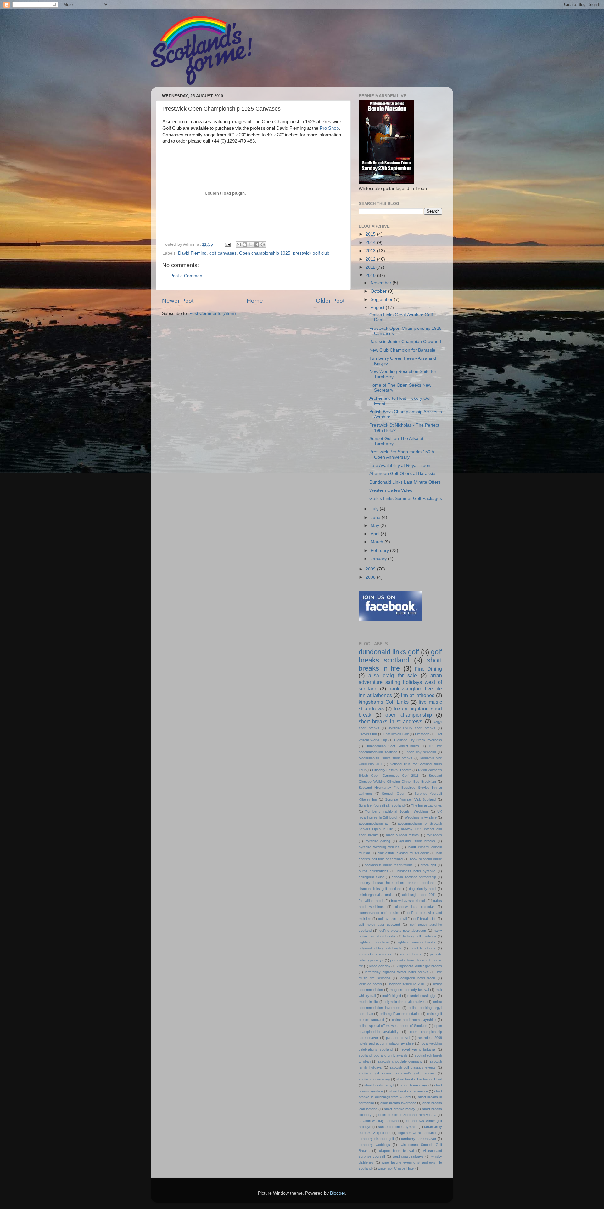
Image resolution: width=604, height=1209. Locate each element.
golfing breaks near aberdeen (402, 930)
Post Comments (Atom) (212, 313)
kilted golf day (379, 966)
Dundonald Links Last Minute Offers (405, 482)
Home (255, 300)
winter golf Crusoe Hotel (396, 1168)
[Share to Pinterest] (263, 244)
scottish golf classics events (413, 1067)
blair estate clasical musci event (403, 853)
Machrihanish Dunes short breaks (386, 758)
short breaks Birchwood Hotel (419, 1079)
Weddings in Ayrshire (421, 817)
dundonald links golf (389, 652)
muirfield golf (391, 996)
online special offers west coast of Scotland (393, 1026)
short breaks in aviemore (408, 1091)
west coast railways (408, 1156)
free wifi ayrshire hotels (409, 900)
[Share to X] (251, 244)
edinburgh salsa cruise (376, 895)
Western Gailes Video (390, 490)
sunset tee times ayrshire (397, 1127)
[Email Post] (227, 244)
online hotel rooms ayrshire (414, 1020)
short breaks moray (399, 1109)
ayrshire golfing (378, 841)
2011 (371, 267)
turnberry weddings (374, 1145)
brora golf (428, 865)
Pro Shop (329, 128)
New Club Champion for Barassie (402, 350)
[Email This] (239, 244)
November (382, 282)
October (379, 291)
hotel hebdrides (423, 948)
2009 (371, 569)
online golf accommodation (400, 1014)
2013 (371, 251)
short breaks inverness (398, 1103)
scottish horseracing (374, 1079)
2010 (371, 275)
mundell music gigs (421, 996)
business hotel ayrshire (416, 871)
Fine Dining (428, 669)
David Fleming (192, 253)
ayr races (434, 835)
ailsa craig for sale (392, 675)
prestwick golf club (311, 253)
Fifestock (422, 734)
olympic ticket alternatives (405, 1002)
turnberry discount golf (376, 1139)
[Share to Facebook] (257, 244)
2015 (371, 234)
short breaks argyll (379, 1085)
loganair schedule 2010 (407, 984)
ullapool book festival (396, 1151)
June (376, 517)
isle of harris (411, 954)
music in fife (368, 1002)
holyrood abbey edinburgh (380, 948)
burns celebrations (373, 871)
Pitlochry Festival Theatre (391, 770)
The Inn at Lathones (426, 805)
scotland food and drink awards (383, 1055)
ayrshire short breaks (417, 841)
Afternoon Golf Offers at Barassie (402, 473)
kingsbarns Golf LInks (384, 702)
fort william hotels (372, 900)
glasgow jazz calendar (414, 906)
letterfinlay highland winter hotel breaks (396, 972)
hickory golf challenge (420, 936)
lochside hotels (370, 984)
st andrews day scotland (379, 1121)
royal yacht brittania (418, 1049)
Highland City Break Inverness (418, 740)
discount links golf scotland (380, 889)
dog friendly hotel (422, 889)
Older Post (330, 300)
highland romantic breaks (416, 942)
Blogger (337, 1193)
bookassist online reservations (389, 865)
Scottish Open (393, 793)
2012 (371, 259)
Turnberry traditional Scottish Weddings (397, 811)
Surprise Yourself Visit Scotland (410, 799)
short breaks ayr (414, 1085)
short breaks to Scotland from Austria (407, 1115)
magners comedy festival (409, 990)
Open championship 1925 (264, 253)
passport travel (398, 1038)
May (375, 525)
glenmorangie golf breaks (379, 912)
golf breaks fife (424, 918)
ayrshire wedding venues (379, 847)
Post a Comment (187, 275)
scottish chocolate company (400, 1061)
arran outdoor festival (402, 835)
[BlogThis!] (245, 244)
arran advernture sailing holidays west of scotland (400, 682)
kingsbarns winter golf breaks (419, 966)
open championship (408, 715)
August (378, 307)
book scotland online (426, 859)
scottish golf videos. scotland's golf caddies (397, 1073)
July (375, 509)
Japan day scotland (420, 752)
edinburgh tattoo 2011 (419, 895)
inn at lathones (417, 695)
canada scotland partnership (414, 877)
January (379, 558)
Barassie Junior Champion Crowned (405, 341)
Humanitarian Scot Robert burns (392, 746)
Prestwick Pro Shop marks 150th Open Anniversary (401, 454)
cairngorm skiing (371, 877)
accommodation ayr (374, 823)
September (382, 299)
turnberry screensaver (418, 1139)
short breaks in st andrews (390, 721)
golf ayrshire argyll (392, 918)
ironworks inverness (375, 954)
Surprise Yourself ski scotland (382, 805)
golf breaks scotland (400, 656)
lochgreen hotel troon (417, 978)
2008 (371, 577)
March (377, 542)
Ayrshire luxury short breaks (412, 728)
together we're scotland (417, 1133)
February (380, 550)
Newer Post (177, 300)
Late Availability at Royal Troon (399, 465)
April (376, 533)
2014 (371, 242)
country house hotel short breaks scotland (396, 883)
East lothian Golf (396, 734)
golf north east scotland (379, 924)
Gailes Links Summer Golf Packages (405, 498)
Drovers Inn (368, 734)
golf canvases (223, 253)
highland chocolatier (374, 942)
